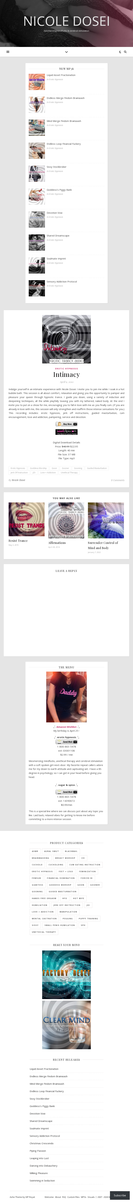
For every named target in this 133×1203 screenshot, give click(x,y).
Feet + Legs (66, 871)
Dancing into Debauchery (43, 1165)
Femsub (36, 878)
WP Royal (30, 1197)
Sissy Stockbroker (39, 1098)
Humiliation (39, 905)
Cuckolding (56, 864)
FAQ (64, 1197)
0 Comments (117, 480)
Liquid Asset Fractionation (44, 1068)
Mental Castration (44, 918)
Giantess (37, 885)
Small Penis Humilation (60, 925)
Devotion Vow (37, 1113)
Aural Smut (51, 851)
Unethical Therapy (69, 472)
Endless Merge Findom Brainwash (48, 1076)
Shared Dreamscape (41, 1121)
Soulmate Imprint (39, 1128)
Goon (54, 468)
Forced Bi (87, 878)
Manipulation (68, 912)
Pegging (68, 918)
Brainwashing (40, 858)
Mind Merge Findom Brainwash (47, 1083)
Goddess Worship (38, 468)
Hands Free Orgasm (44, 898)
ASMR (35, 851)
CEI (83, 858)
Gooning (78, 468)
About (58, 1197)
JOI (34, 472)
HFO (64, 898)
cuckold (37, 864)
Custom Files (73, 1197)
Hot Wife (78, 898)
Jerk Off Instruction (19, 472)
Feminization (87, 871)
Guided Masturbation (97, 468)
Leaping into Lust (39, 1158)
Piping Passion (38, 1150)
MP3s (83, 1197)
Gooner (65, 468)
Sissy (35, 925)
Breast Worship (65, 858)
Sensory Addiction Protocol (45, 1135)
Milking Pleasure (39, 1173)
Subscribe (120, 1195)
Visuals (91, 1197)
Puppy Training (88, 918)
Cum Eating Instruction (84, 864)
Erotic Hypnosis (66, 368)
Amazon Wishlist (66, 726)
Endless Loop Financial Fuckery (47, 1091)
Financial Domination (61, 878)
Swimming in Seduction (42, 1180)
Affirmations (57, 543)
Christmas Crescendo (42, 1143)
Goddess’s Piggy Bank (42, 1106)
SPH (83, 925)
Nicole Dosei (66, 20)
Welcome (49, 1197)
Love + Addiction (48, 472)
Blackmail (71, 851)
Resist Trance (18, 541)
